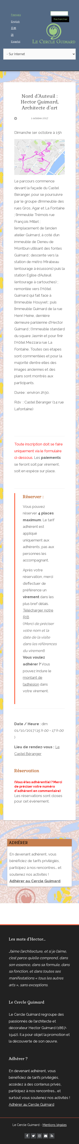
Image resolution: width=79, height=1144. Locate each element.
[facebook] (27, 1136)
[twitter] (33, 1136)
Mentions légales (55, 1125)
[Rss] (51, 1136)
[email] (45, 1136)
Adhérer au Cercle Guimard (31, 1104)
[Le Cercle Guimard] (54, 33)
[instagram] (39, 1136)
